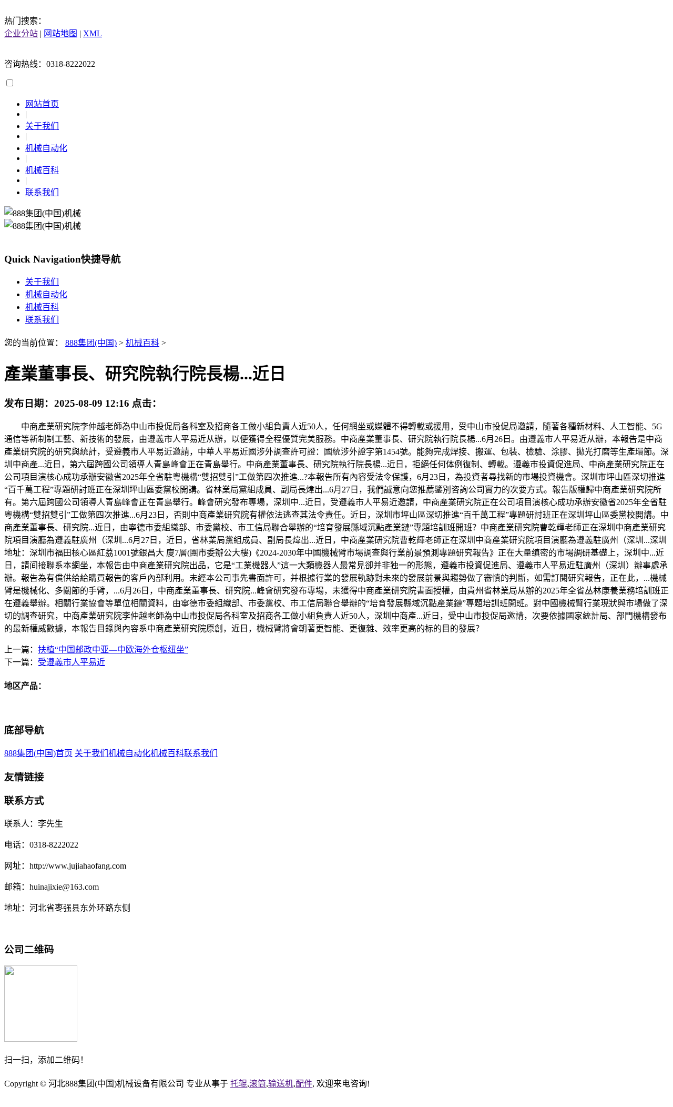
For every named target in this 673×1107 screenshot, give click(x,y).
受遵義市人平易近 (71, 662)
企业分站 (21, 33)
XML (92, 33)
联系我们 (42, 192)
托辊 (238, 1083)
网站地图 (60, 33)
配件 (303, 1083)
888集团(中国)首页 (38, 753)
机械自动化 (46, 148)
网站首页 (42, 103)
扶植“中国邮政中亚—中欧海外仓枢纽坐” (113, 649)
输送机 (280, 1083)
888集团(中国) (91, 342)
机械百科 (42, 170)
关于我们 (42, 126)
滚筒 (257, 1083)
